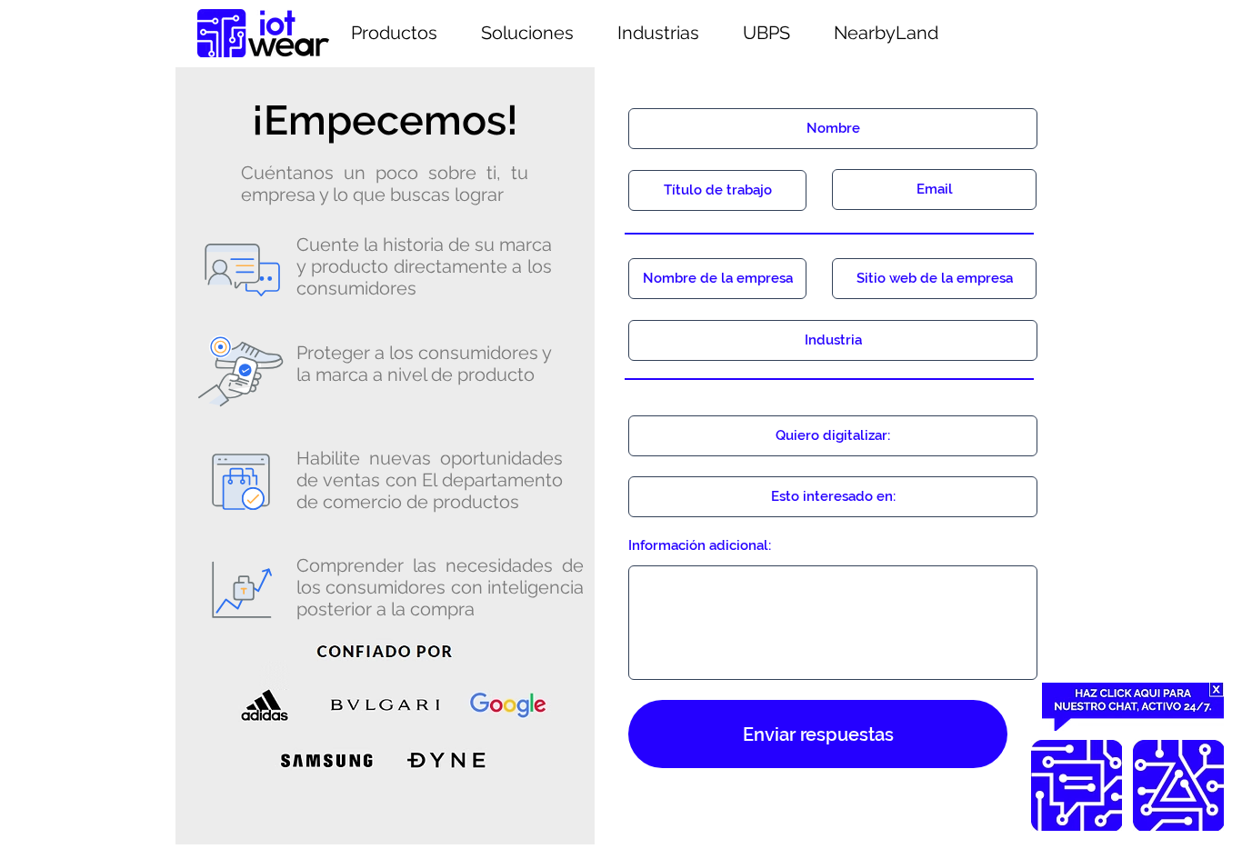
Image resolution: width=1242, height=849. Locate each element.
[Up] (1178, 785)
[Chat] (1076, 785)
